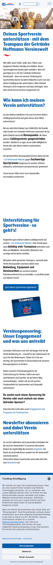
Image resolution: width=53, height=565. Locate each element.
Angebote (38, 449)
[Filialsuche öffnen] (31, 4)
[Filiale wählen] (20, 4)
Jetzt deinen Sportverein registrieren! (20, 287)
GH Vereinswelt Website (14, 159)
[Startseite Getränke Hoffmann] (7, 4)
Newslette (11, 462)
